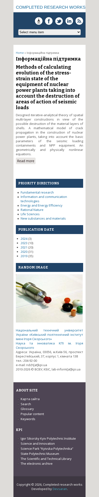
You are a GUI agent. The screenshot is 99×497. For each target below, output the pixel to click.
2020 (24, 251)
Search (26, 404)
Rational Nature (32, 210)
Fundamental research (37, 192)
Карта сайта (30, 399)
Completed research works (51, 7)
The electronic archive (37, 463)
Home (20, 52)
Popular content (32, 414)
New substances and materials (43, 218)
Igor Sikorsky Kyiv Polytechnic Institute (48, 438)
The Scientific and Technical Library (46, 459)
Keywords (28, 419)
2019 (24, 256)
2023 (24, 243)
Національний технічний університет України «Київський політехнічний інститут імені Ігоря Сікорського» (49, 334)
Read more (26, 161)
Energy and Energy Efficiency (41, 205)
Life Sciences (30, 214)
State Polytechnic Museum (40, 453)
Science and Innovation (38, 443)
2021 (24, 247)
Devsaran (60, 489)
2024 (24, 238)
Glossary (27, 409)
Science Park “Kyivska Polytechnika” (47, 448)
